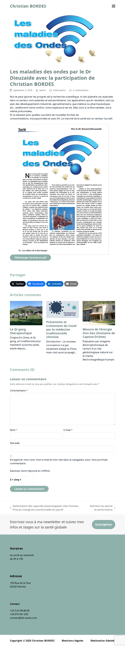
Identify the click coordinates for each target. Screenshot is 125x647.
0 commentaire (80, 90)
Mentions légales (72, 640)
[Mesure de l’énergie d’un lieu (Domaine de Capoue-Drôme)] (99, 313)
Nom (14, 430)
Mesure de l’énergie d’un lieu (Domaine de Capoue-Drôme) (99, 333)
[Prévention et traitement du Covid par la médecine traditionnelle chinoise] (62, 309)
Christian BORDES (28, 6)
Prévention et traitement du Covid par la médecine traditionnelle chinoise (61, 329)
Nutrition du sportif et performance (100, 507)
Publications (59, 90)
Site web (15, 443)
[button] (113, 6)
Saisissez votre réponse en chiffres (30, 470)
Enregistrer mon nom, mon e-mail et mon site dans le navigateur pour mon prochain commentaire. (59, 461)
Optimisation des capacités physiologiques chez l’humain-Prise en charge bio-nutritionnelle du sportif (44, 507)
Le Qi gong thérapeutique (21, 331)
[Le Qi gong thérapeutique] (26, 312)
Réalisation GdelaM (103, 640)
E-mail (68, 430)
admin (42, 90)
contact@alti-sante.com (23, 618)
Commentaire (19, 390)
